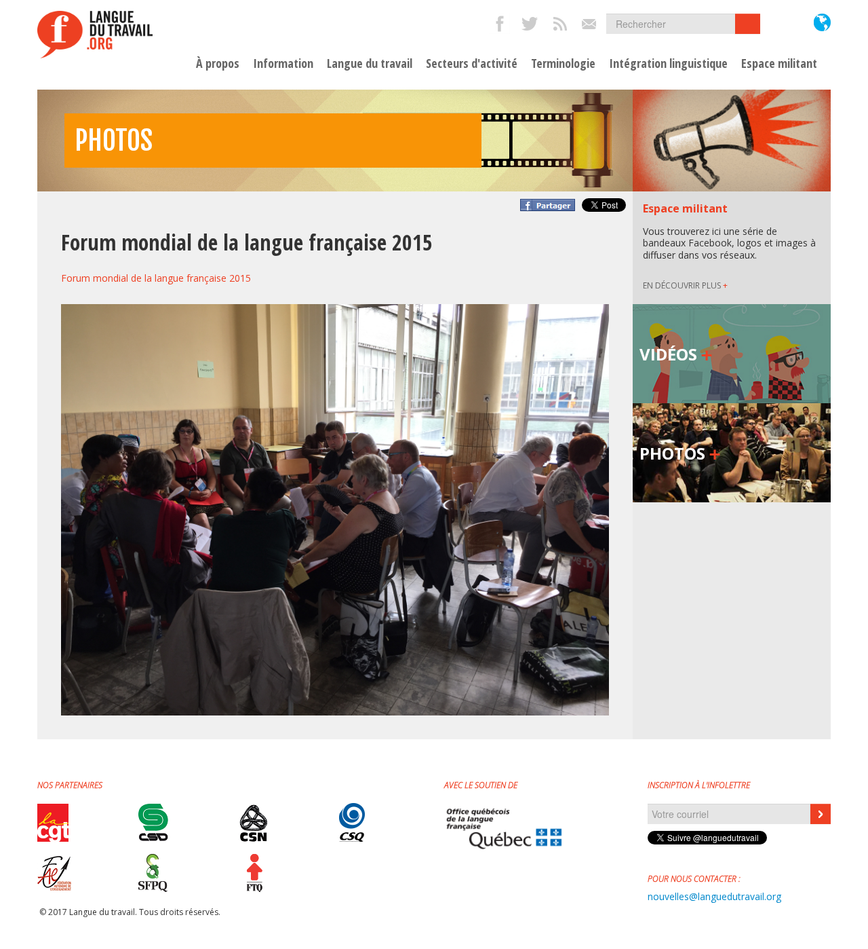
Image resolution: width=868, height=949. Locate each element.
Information (283, 63)
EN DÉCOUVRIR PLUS (685, 285)
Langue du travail (369, 63)
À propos (217, 63)
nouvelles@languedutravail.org (714, 896)
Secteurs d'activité (471, 63)
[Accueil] (95, 34)
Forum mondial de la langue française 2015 (156, 278)
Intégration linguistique (668, 63)
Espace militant (779, 63)
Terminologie (563, 63)
